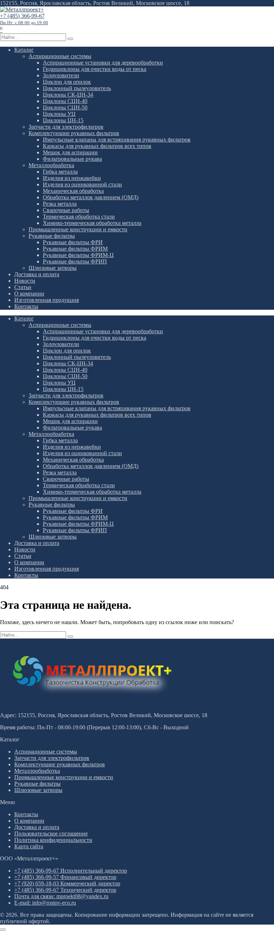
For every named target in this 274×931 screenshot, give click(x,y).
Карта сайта (28, 846)
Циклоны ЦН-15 (63, 120)
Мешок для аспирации (70, 152)
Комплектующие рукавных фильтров (74, 133)
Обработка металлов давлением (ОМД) (90, 197)
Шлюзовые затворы (53, 268)
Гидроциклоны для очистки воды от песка (94, 69)
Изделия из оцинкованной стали (82, 184)
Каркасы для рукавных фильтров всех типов (97, 146)
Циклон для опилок (67, 82)
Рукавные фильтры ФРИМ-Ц (78, 255)
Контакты (26, 306)
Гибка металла (60, 172)
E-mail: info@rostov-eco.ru (45, 903)
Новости (24, 281)
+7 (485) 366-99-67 (24, 19)
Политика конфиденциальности (53, 840)
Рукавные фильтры (52, 236)
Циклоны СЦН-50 (65, 107)
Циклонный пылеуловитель (77, 88)
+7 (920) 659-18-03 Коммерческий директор (67, 883)
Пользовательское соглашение (51, 833)
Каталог (24, 50)
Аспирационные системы (60, 56)
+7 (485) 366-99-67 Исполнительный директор (70, 871)
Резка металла (60, 204)
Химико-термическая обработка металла (92, 223)
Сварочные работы (66, 210)
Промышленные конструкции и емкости (78, 229)
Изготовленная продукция (46, 300)
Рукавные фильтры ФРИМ (75, 249)
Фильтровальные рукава (72, 159)
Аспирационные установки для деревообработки (103, 63)
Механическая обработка (73, 191)
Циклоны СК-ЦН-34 (68, 95)
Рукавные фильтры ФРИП (75, 261)
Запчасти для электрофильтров (66, 127)
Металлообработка (51, 165)
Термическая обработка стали (79, 217)
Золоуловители (61, 75)
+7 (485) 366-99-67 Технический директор (65, 890)
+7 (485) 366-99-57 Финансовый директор (65, 877)
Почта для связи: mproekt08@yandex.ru (61, 896)
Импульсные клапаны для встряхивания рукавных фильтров (117, 140)
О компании (29, 293)
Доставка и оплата (36, 274)
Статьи (22, 287)
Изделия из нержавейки (72, 178)
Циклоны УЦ (59, 114)
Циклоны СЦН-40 (65, 101)
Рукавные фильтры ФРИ (73, 242)
